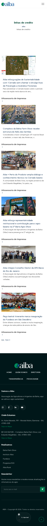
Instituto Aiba (8, 455)
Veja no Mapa (6, 426)
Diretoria (35, 372)
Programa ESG (8, 463)
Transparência (16, 379)
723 (6, 340)
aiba (23, 26)
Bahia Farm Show (9, 450)
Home (9, 372)
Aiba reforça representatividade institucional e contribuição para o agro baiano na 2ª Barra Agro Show (21, 223)
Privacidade (32, 379)
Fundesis (6, 459)
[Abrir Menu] (43, 4)
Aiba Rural (7, 467)
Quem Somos (21, 372)
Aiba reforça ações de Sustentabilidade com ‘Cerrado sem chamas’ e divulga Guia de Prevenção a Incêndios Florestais (23, 82)
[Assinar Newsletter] (42, 489)
